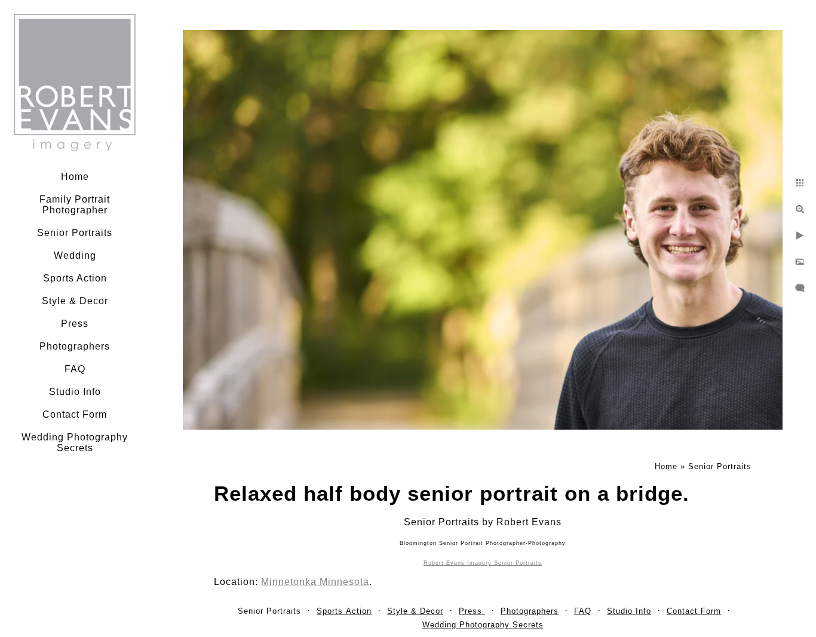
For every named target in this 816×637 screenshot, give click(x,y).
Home (75, 177)
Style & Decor (75, 301)
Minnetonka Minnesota (315, 582)
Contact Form (74, 414)
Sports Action (75, 278)
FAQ (75, 369)
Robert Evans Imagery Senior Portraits (483, 563)
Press (74, 323)
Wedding (75, 255)
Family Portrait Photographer (74, 204)
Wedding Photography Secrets (75, 442)
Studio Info (75, 392)
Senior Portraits (74, 233)
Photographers (74, 346)
